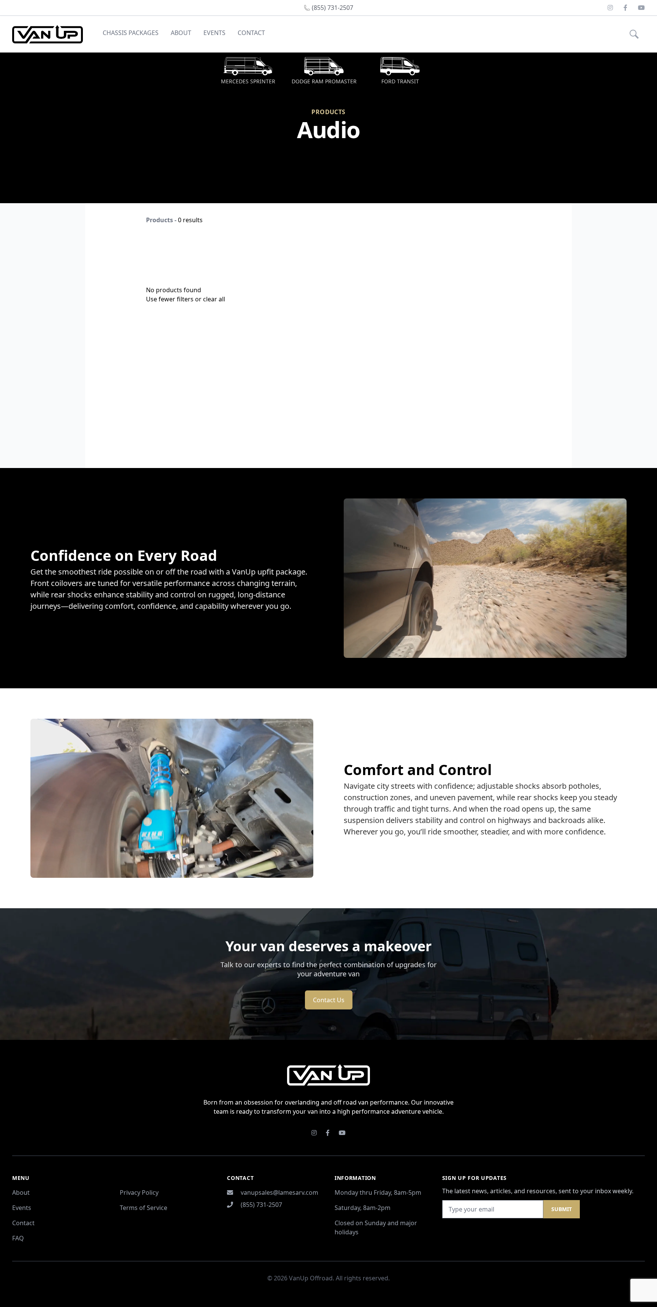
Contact (251, 33)
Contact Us (328, 1000)
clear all (214, 299)
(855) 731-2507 (261, 1204)
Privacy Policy (139, 1192)
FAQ (18, 1238)
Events (214, 33)
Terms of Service (143, 1208)
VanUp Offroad (311, 1278)
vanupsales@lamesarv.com (279, 1192)
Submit (561, 1209)
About (181, 33)
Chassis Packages (131, 33)
